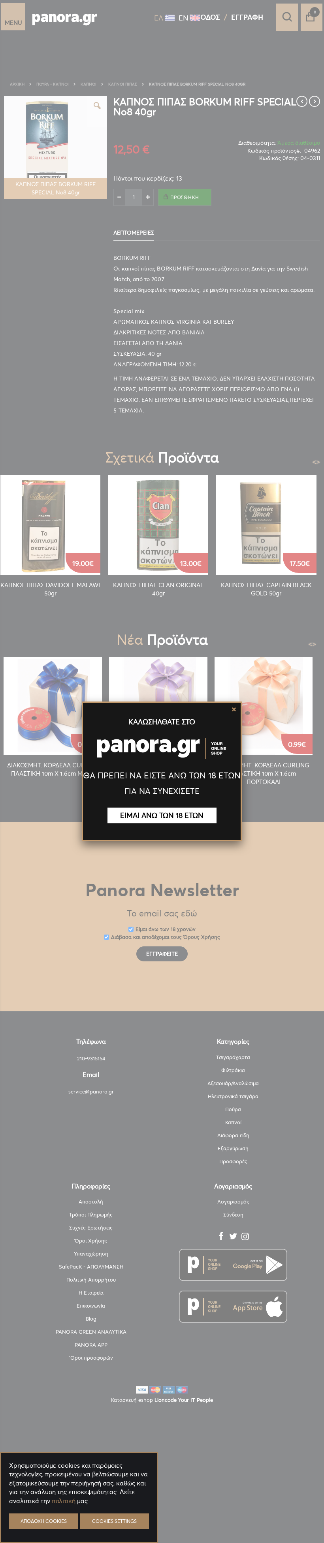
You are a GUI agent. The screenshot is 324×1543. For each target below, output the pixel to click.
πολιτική (63, 1501)
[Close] (234, 709)
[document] (79, 1519)
